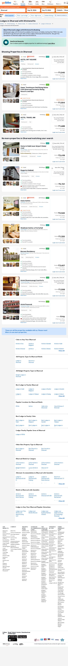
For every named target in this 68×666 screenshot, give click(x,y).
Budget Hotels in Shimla (43, 596)
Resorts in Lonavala (52, 571)
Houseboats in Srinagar (53, 534)
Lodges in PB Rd (20, 434)
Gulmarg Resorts (35, 559)
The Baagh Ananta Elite (61, 593)
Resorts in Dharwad (31, 361)
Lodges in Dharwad (18, 361)
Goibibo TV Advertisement (15, 547)
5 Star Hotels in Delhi (45, 534)
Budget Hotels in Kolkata (43, 579)
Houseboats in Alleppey (53, 531)
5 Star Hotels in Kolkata (45, 553)
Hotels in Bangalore (25, 538)
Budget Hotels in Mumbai (43, 570)
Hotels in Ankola (45, 349)
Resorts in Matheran (33, 557)
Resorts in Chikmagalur (34, 536)
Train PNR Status (5, 553)
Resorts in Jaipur (35, 542)
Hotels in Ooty (26, 568)
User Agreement (15, 534)
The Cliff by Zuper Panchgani (61, 538)
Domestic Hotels (5, 531)
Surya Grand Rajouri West (61, 573)
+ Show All (61, 351)
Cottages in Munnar (52, 557)
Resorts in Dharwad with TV (59, 477)
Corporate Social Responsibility (15, 542)
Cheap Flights (6, 546)
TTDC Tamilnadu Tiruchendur (61, 599)
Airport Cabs (6, 555)
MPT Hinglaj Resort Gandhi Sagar (61, 624)
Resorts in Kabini (35, 538)
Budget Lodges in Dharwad (21, 375)
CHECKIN (29, 7)
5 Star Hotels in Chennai (45, 540)
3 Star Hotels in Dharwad (45, 463)
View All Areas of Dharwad (59, 407)
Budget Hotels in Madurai (43, 600)
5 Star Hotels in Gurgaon (45, 559)
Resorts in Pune (52, 580)
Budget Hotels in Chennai (43, 574)
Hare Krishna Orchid (61, 570)
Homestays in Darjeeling (52, 548)
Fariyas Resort (60, 561)
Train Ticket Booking (6, 544)
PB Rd (17, 406)
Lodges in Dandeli (59, 389)
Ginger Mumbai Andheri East (61, 615)
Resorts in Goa (35, 566)
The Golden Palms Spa (61, 590)
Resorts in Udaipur (36, 561)
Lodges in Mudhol (46, 389)
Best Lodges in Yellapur (58, 421)
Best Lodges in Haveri (33, 426)
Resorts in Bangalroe (52, 565)
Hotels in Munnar (24, 557)
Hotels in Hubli (58, 343)
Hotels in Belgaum (31, 344)
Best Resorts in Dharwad (33, 449)
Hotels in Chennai (24, 560)
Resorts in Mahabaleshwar (53, 568)
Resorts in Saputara (33, 554)
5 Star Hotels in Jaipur (45, 556)
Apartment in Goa (52, 551)
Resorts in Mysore (35, 540)
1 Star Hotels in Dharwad (20, 463)
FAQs (12, 551)
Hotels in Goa (19, 343)
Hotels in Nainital (24, 580)
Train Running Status (5, 549)
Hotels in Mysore (24, 554)
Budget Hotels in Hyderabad (44, 587)
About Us (13, 530)
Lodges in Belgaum (31, 390)
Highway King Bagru (61, 552)
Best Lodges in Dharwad (20, 449)
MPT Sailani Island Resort (61, 603)
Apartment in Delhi (52, 560)
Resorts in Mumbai (36, 548)
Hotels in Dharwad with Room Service (20, 495)
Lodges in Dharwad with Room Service (45, 478)
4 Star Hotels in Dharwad (58, 463)
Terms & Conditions (16, 532)
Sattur (31, 406)
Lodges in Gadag (46, 394)
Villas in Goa (52, 537)
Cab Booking (6, 541)
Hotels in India (5, 558)
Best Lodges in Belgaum (33, 421)
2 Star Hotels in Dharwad (33, 463)
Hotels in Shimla (24, 574)
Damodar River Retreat (60, 542)
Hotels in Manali (24, 577)
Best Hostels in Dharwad (45, 449)
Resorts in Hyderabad (34, 531)
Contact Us (14, 537)
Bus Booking (6, 540)
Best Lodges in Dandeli (45, 421)
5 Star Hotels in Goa (45, 537)
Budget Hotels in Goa (44, 562)
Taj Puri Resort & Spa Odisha (61, 619)
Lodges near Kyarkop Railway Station (46, 512)
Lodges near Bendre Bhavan (33, 512)
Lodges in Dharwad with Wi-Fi (21, 478)
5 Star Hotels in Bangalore (45, 531)
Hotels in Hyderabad (25, 541)
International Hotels (6, 534)
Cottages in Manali (52, 545)
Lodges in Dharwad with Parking (33, 478)
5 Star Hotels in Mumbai (45, 550)
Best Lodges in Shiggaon (58, 426)
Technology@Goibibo (16, 549)
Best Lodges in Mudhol (20, 426)
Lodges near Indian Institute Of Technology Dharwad (58, 513)
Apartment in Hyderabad (52, 577)
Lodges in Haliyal (59, 394)
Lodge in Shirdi (53, 583)
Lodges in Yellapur (34, 394)
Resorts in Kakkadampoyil (35, 546)
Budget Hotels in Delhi (43, 566)
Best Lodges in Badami (45, 426)
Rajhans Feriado (60, 580)
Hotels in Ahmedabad (25, 550)
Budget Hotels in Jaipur (43, 592)
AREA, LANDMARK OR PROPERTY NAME (9, 7)
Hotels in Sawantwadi (32, 349)
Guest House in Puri (53, 554)
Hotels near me (6, 561)
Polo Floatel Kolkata (61, 546)
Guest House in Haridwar (53, 539)
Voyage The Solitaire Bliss (61, 584)
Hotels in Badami (59, 349)
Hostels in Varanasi (52, 542)
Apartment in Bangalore (52, 574)
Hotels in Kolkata (24, 566)
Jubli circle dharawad (44, 407)
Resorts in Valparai (36, 544)
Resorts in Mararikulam (34, 564)
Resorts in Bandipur (33, 551)
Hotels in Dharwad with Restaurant (58, 495)
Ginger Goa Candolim (61, 587)
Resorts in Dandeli (36, 533)
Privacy (13, 536)
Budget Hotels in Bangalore (44, 583)
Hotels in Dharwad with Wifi (46, 494)
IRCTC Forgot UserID (6, 567)
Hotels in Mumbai (24, 535)
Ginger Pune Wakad (61, 549)
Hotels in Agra (26, 545)
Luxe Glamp (61, 558)
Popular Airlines (5, 564)
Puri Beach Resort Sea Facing (61, 608)
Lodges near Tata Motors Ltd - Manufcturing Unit (21, 513)
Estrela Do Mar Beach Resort (60, 555)
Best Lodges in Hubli (20, 421)
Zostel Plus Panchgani (61, 611)
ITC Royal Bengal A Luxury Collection (60, 565)
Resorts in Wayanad (33, 568)
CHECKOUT (44, 7)
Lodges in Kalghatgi (18, 395)
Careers (13, 539)
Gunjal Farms (61, 596)
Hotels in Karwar (20, 349)
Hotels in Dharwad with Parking (33, 495)
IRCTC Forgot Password (6, 570)
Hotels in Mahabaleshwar (26, 570)
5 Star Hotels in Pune (45, 546)
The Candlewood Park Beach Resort (61, 532)
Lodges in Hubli (20, 389)
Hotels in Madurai (24, 563)
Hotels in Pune (26, 543)
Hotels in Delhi (26, 532)
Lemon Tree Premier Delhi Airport (61, 576)
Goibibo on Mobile (15, 544)
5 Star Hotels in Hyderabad (45, 543)
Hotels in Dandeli (46, 343)
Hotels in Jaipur (24, 547)
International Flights (6, 537)
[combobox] (13, 9)
